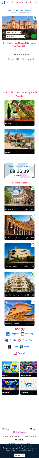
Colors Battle (28, 340)
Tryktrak (21, 353)
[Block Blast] (10, 384)
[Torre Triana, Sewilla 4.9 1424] (19, 253)
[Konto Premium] (21, 2)
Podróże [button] (17, 2)
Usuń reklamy (21, 432)
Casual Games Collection (12, 436)
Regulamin (12, 443)
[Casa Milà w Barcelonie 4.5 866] (19, 282)
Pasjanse (14, 334)
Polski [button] (7, 429)
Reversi (27, 347)
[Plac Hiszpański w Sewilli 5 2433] (19, 225)
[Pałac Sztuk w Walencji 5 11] (19, 310)
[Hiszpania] (19, 110)
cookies (30, 446)
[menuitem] (7, 2)
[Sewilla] (19, 139)
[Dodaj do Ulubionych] (35, 18)
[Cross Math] (28, 384)
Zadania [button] (12, 2)
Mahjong (29, 334)
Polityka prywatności (24, 443)
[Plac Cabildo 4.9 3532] (19, 196)
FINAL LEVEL (19, 440)
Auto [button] (34, 429)
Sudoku (12, 340)
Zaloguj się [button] (31, 2)
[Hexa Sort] (10, 367)
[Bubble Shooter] (28, 367)
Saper (15, 347)
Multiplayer (7, 2)
